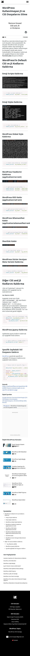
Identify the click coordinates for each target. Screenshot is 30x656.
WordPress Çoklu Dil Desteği (10, 573)
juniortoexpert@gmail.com (16, 637)
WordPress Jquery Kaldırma (12, 546)
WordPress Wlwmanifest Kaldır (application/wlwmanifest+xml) (13, 532)
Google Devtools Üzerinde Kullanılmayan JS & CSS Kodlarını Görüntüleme (14, 398)
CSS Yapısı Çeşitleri (15, 607)
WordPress (5, 356)
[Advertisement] (15, 424)
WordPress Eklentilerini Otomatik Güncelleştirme (15, 583)
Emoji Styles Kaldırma (11, 520)
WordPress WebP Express (9, 571)
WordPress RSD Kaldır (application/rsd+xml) (11, 528)
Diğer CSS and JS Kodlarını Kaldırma (13, 541)
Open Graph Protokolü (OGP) (15, 617)
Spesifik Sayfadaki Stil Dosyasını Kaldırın (15, 548)
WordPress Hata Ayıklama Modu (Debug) (13, 568)
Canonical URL (15, 619)
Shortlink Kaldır (9, 535)
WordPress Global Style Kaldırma (14, 522)
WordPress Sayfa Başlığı (9, 563)
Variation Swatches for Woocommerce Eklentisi (14, 558)
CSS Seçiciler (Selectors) (15, 609)
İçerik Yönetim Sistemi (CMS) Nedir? (12, 566)
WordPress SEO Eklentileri (9, 560)
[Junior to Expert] (15, 597)
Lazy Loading (15, 621)
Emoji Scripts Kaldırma (11, 517)
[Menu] (28, 2)
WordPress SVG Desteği (15, 632)
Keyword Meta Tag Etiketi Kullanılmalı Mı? (15, 624)
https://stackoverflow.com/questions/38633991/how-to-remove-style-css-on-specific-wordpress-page (14, 388)
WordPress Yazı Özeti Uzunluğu (11, 576)
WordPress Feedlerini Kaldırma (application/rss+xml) (13, 525)
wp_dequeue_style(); (12, 544)
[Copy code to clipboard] (26, 94)
